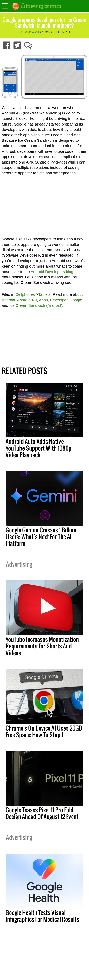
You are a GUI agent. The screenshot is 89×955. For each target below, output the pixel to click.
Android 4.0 (27, 300)
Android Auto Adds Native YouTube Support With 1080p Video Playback (39, 448)
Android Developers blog (52, 272)
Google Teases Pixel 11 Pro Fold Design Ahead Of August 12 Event (42, 813)
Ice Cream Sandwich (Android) (35, 305)
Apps (43, 300)
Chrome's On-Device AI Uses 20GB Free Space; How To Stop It (44, 731)
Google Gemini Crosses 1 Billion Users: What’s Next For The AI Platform (41, 537)
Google (76, 300)
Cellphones (25, 294)
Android (8, 300)
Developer (58, 300)
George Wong (30, 31)
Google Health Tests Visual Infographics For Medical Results (42, 915)
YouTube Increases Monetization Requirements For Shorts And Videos (42, 646)
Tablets (44, 294)
